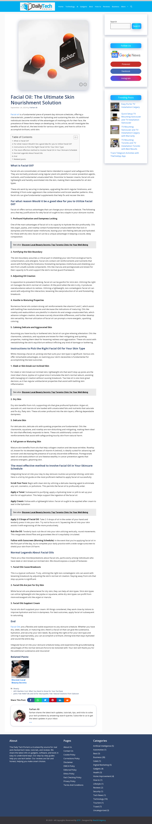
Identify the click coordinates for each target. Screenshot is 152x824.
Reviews (106, 6)
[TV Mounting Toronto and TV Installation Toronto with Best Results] (114, 143)
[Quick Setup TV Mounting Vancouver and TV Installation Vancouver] (114, 117)
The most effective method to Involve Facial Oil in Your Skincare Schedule (45, 150)
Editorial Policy (70, 770)
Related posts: (20, 159)
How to (98, 6)
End (15, 156)
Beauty (16, 688)
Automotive (98, 749)
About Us (68, 747)
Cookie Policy (69, 754)
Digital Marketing (101, 765)
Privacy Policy (69, 781)
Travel (96, 806)
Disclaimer (68, 762)
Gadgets (83, 6)
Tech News (98, 795)
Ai (77, 6)
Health (96, 772)
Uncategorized (99, 810)
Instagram (126, 78)
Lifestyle (97, 784)
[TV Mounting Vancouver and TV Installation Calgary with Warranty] (114, 130)
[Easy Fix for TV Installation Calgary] (114, 107)
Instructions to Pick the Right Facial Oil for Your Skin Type (39, 147)
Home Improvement (102, 776)
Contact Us (68, 751)
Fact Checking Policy (72, 777)
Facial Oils (15, 626)
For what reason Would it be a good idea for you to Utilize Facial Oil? (43, 144)
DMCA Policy (69, 766)
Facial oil (15, 114)
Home (60, 6)
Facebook (126, 71)
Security (96, 791)
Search (113, 21)
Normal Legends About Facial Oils (28, 153)
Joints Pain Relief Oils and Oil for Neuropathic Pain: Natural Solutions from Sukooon (46, 693)
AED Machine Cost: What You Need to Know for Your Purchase (38, 691)
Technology (70, 6)
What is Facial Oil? (21, 141)
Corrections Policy (72, 758)
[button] (131, 6)
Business (115, 6)
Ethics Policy (69, 773)
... (30, 721)
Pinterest (126, 64)
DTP (79, 820)
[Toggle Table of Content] (74, 137)
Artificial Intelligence (102, 746)
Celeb (95, 761)
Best (91, 6)
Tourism (97, 802)
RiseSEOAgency (99, 820)
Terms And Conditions (73, 785)
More (123, 6)
